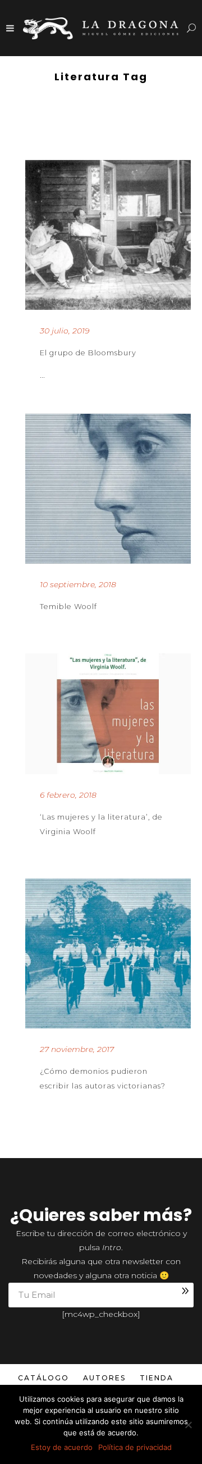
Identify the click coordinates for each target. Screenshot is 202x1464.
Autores (104, 1378)
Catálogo (43, 1378)
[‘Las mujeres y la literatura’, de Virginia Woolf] (108, 713)
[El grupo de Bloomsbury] (108, 235)
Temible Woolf (68, 606)
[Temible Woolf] (108, 489)
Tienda (156, 1378)
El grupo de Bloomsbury (88, 353)
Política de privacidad (135, 1447)
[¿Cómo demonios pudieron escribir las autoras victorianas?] (108, 953)
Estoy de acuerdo (62, 1447)
